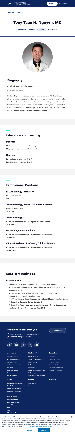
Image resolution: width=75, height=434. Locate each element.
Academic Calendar (54, 362)
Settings (29, 430)
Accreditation (10, 405)
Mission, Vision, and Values (14, 383)
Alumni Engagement (12, 399)
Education (32, 29)
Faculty (31, 379)
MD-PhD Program (12, 375)
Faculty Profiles (32, 383)
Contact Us (58, 330)
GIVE (51, 3)
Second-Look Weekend (13, 373)
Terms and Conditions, (35, 426)
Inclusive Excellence (12, 386)
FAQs (8, 407)
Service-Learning (32, 367)
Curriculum (52, 357)
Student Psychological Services (36, 370)
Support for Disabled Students (36, 359)
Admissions (11, 353)
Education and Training (23, 135)
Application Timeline (12, 362)
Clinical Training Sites (54, 359)
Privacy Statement (47, 426)
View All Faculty (15, 12)
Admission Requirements (13, 359)
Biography (22, 29)
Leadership (10, 394)
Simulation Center (54, 365)
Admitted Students (33, 357)
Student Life (32, 353)
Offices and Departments (14, 391)
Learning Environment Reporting (36, 375)
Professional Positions (22, 185)
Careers (9, 410)
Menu (9, 5)
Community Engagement (14, 388)
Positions (42, 29)
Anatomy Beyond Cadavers (56, 367)
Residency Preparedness (55, 370)
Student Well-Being (33, 365)
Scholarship (52, 29)
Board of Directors (12, 396)
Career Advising (32, 362)
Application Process (12, 357)
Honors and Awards (33, 386)
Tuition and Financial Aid (13, 365)
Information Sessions (12, 370)
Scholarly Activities (20, 274)
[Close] (72, 417)
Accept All (44, 430)
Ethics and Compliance (13, 402)
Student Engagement (33, 373)
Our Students (10, 367)
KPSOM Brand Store (12, 413)
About (9, 379)
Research (52, 379)
